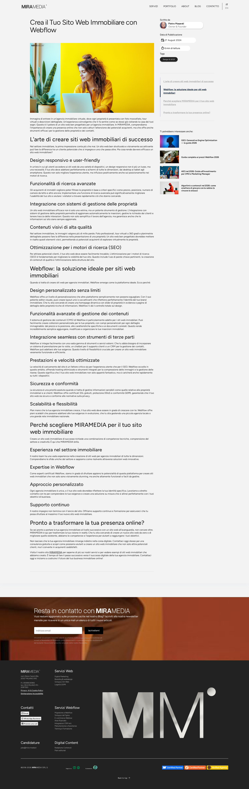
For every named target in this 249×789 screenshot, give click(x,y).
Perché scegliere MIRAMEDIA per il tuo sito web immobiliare (188, 103)
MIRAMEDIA (55, 552)
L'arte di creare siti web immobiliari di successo (188, 81)
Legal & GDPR (60, 684)
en (226, 8)
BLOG (198, 6)
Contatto (212, 6)
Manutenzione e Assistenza (66, 726)
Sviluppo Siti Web (62, 682)
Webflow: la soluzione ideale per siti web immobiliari (184, 91)
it (227, 4)
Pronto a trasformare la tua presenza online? (186, 112)
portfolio (169, 6)
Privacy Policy (84, 638)
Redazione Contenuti (63, 748)
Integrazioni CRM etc (63, 723)
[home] (34, 6)
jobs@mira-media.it (28, 748)
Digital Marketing (61, 676)
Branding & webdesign (63, 679)
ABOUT (185, 6)
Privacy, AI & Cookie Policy (32, 690)
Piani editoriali (60, 750)
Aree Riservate (60, 721)
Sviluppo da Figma (62, 715)
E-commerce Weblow (63, 718)
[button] (124, 778)
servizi (153, 6)
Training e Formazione (63, 729)
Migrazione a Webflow (63, 713)
